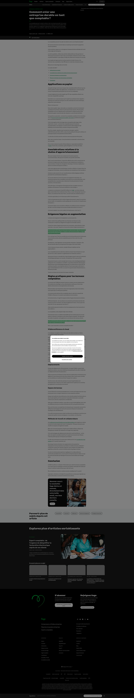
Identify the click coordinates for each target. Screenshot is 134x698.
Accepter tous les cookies (67, 356)
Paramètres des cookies (67, 359)
